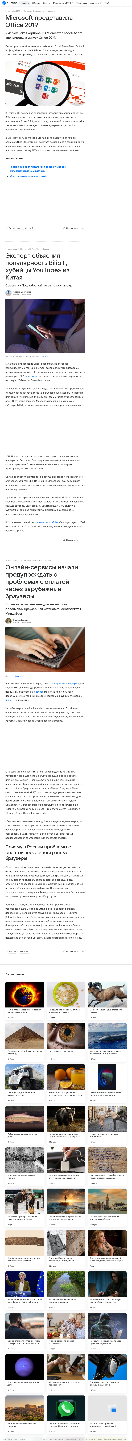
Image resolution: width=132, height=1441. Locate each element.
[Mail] (4, 3)
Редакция (43, 1439)
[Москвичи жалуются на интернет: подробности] (66, 1373)
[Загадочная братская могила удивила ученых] (24, 1414)
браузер (38, 691)
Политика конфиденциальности (115, 1439)
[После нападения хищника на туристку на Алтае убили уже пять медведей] (66, 1125)
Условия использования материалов (63, 1439)
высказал (32, 376)
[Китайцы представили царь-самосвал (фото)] (24, 1083)
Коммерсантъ (38, 11)
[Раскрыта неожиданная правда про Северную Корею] (107, 1332)
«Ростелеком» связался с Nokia (28, 176)
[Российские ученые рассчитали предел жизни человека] (66, 1208)
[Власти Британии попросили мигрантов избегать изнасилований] (107, 1208)
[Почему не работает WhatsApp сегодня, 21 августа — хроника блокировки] (66, 1414)
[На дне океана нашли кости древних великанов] (66, 1290)
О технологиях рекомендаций (90, 1439)
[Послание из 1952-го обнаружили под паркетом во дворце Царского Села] (107, 1166)
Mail (4, 1439)
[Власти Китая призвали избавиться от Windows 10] (107, 1414)
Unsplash (18, 676)
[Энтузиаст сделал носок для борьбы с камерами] (107, 1373)
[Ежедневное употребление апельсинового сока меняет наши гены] (66, 1083)
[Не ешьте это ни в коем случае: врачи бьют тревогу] (66, 1001)
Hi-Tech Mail (34, 249)
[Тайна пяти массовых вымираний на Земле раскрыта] (24, 1001)
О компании (12, 1439)
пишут (9, 700)
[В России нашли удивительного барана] (107, 1001)
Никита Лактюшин (21, 620)
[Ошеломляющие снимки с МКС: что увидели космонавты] (107, 1083)
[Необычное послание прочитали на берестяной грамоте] (24, 1249)
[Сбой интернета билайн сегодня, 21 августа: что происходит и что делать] (24, 1332)
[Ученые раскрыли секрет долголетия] (66, 1332)
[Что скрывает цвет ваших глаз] (66, 1042)
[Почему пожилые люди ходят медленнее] (107, 1125)
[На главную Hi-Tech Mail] (12, 3)
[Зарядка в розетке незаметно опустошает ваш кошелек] (66, 1166)
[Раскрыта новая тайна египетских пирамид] (24, 1042)
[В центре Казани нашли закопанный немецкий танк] (66, 1249)
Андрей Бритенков (22, 292)
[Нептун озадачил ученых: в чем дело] (24, 1373)
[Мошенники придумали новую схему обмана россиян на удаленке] (107, 1290)
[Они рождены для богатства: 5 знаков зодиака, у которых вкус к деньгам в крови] (107, 1249)
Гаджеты (51, 11)
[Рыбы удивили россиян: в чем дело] (24, 1125)
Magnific (48, 356)
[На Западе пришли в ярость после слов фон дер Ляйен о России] (24, 1290)
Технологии (48, 560)
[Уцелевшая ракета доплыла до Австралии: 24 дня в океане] (107, 1042)
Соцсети (46, 249)
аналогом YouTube (47, 522)
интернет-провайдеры (64, 683)
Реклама (22, 1439)
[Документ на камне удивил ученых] (24, 1166)
